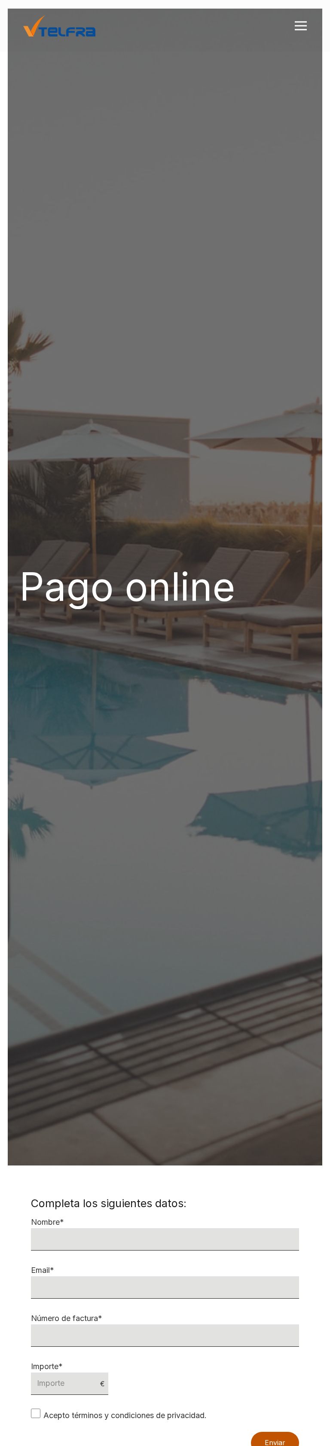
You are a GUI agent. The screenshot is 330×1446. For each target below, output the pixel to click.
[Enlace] (59, 26)
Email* (42, 1270)
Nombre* (47, 1221)
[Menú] (301, 26)
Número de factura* (66, 1318)
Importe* (47, 1366)
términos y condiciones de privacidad (138, 1415)
